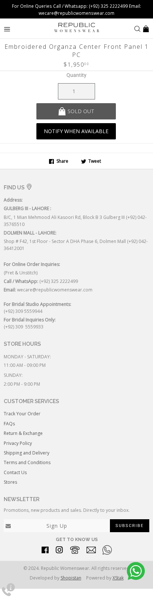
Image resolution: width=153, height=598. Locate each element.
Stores (10, 482)
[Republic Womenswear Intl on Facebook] (45, 551)
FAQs (9, 423)
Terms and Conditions (27, 462)
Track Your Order (22, 414)
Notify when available (76, 131)
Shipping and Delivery (26, 453)
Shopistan (71, 578)
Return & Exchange (23, 433)
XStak (118, 578)
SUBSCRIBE (129, 525)
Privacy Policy (18, 443)
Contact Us (15, 472)
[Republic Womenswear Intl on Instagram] (59, 551)
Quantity (76, 75)
